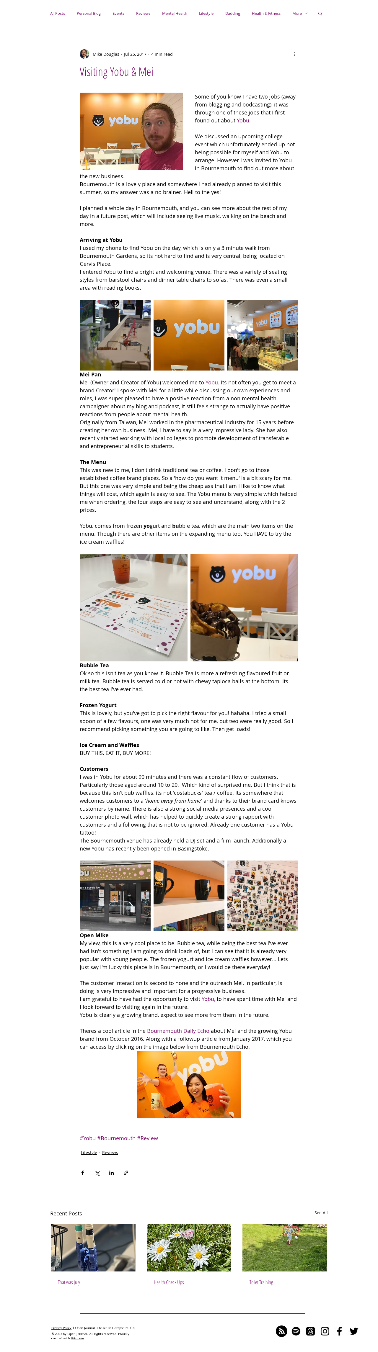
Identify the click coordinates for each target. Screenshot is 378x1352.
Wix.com (77, 1338)
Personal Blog (89, 13)
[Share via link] (126, 1173)
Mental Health (174, 13)
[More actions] (294, 54)
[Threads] (310, 1331)
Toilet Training (261, 1282)
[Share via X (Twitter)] (97, 1173)
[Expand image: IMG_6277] (189, 896)
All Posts (57, 13)
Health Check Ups (169, 1282)
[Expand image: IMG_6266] (189, 335)
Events (118, 13)
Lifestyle (206, 13)
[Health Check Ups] (189, 1247)
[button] (320, 13)
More (297, 13)
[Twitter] (354, 1331)
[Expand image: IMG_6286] (244, 607)
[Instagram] (325, 1331)
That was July (69, 1282)
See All (321, 1212)
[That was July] (93, 1247)
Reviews (143, 13)
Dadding (232, 13)
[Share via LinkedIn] (111, 1173)
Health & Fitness (266, 13)
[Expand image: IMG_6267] (134, 607)
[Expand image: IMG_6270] (262, 335)
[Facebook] (339, 1331)
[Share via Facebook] (82, 1173)
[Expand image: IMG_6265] (262, 896)
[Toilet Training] (284, 1247)
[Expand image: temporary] (115, 335)
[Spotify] (296, 1331)
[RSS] (281, 1331)
